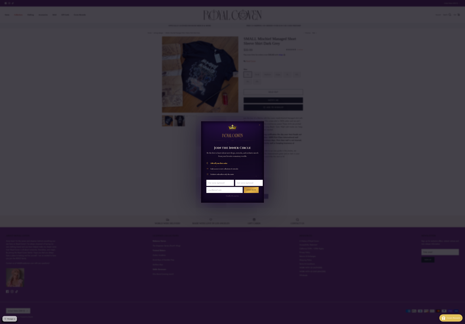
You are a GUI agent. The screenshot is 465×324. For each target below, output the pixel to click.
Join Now (251, 190)
